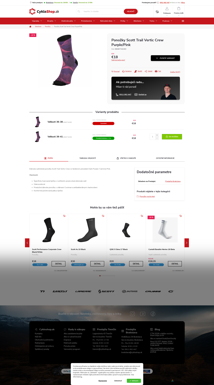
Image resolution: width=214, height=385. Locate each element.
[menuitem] (37, 21)
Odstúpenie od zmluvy (44, 346)
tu (81, 377)
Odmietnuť (118, 381)
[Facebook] (153, 314)
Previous (27, 242)
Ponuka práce (69, 346)
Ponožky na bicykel (147, 196)
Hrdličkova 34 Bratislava (131, 337)
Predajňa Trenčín (106, 329)
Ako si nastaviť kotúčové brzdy (163, 338)
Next (186, 242)
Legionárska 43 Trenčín (102, 334)
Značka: (175, 72)
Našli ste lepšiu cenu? (118, 60)
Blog (183, 3)
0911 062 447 (165, 3)
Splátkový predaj (42, 349)
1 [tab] (100, 275)
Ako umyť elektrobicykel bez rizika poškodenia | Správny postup (162, 350)
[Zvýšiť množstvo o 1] (156, 135)
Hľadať (130, 11)
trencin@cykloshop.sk (102, 349)
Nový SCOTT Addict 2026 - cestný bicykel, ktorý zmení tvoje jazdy (161, 343)
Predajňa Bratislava (172, 181)
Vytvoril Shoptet (179, 380)
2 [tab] (102, 275)
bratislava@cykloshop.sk (131, 352)
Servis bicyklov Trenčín (102, 337)
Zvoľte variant (167, 58)
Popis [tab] (50, 158)
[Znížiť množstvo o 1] (156, 138)
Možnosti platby (70, 343)
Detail (58, 264)
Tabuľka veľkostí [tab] (87, 158)
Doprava (67, 340)
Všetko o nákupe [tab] (128, 158)
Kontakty (39, 334)
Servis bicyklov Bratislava (132, 340)
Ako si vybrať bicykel (72, 337)
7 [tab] (112, 275)
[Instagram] (132, 314)
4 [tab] (106, 275)
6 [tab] (110, 275)
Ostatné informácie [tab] (165, 158)
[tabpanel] (48, 243)
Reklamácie (40, 343)
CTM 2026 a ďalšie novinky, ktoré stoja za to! (161, 334)
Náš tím (38, 337)
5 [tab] (108, 275)
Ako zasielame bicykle (73, 334)
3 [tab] (104, 275)
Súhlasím (135, 381)
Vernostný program (72, 349)
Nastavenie (103, 381)
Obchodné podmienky (44, 340)
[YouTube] (143, 314)
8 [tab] (114, 275)
